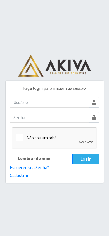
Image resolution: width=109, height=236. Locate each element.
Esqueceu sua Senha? (29, 167)
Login (85, 159)
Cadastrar (19, 175)
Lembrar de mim (34, 158)
